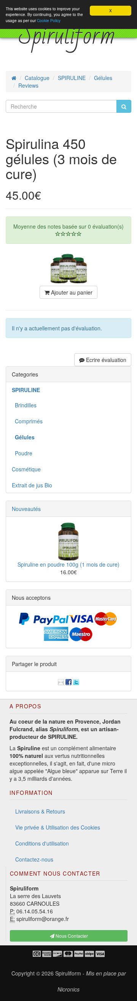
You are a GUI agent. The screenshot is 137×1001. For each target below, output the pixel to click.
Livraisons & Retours (40, 811)
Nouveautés (26, 509)
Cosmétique (26, 469)
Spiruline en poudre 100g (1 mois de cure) (68, 564)
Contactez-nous (34, 859)
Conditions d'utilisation (42, 843)
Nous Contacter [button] (71, 935)
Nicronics (68, 989)
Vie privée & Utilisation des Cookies (57, 827)
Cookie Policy (49, 20)
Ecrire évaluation (105, 360)
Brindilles (24, 405)
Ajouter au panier (70, 292)
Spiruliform (68, 973)
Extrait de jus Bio (32, 485)
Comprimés (27, 421)
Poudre (22, 453)
